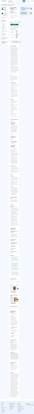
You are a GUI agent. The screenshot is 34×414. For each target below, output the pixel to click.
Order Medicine (3, 410)
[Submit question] (17, 281)
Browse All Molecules (11, 406)
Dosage (3, 29)
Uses (2, 22)
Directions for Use (4, 28)
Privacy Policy (19, 405)
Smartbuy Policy (19, 411)
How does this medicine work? (4, 31)
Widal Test (12, 315)
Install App (23, 9)
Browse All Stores (11, 408)
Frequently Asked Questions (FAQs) (4, 34)
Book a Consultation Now (24, 14)
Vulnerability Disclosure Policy (21, 406)
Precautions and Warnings (4, 27)
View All (17, 295)
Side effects (3, 25)
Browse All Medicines (11, 405)
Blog (1, 406)
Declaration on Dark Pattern (21, 408)
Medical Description (4, 21)
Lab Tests (17, 2)
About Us (2, 404)
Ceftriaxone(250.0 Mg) (16, 37)
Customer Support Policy (20, 409)
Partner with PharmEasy (4, 407)
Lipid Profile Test (13, 325)
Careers (2, 405)
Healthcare (13, 2)
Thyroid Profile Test (13, 316)
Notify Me (14, 24)
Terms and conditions (20, 407)
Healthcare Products (3, 411)
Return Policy (19, 410)
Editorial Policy (19, 404)
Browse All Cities (11, 407)
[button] (20, 1)
